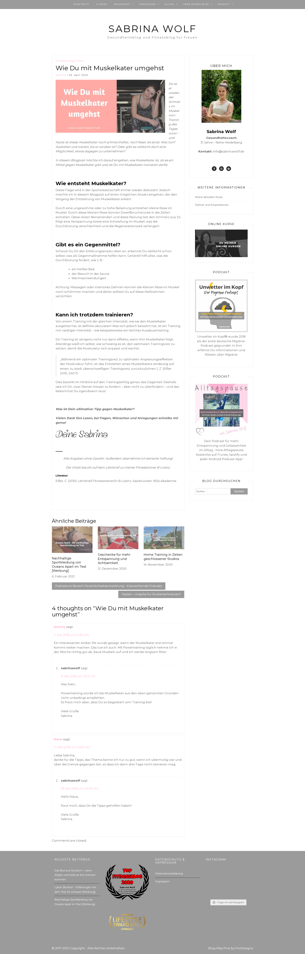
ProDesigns (244, 948)
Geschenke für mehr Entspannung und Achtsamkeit (114, 559)
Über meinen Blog (196, 4)
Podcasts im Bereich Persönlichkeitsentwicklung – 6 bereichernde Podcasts (108, 586)
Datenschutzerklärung (169, 873)
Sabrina (61, 75)
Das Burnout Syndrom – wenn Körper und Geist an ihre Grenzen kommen (75, 875)
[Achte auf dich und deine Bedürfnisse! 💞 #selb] (243, 883)
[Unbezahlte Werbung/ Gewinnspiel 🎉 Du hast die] (243, 874)
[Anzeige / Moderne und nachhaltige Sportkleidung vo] (212, 892)
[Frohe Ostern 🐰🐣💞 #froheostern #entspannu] (212, 883)
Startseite (81, 4)
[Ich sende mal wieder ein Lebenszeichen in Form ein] (228, 883)
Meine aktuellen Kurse (209, 197)
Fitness (101, 4)
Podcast (224, 4)
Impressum (162, 881)
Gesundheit (122, 4)
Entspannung (64, 60)
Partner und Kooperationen (212, 204)
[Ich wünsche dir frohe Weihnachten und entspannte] (212, 874)
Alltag (169, 4)
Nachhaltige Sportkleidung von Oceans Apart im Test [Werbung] (69, 564)
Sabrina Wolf (152, 29)
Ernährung (147, 4)
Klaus (58, 739)
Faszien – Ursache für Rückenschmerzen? (151, 594)
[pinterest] (228, 168)
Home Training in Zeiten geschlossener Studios (163, 557)
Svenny (59, 627)
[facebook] (214, 168)
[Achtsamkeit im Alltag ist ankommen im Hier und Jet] (243, 892)
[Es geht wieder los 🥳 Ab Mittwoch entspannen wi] (228, 874)
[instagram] (221, 168)
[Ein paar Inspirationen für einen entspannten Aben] (228, 892)
